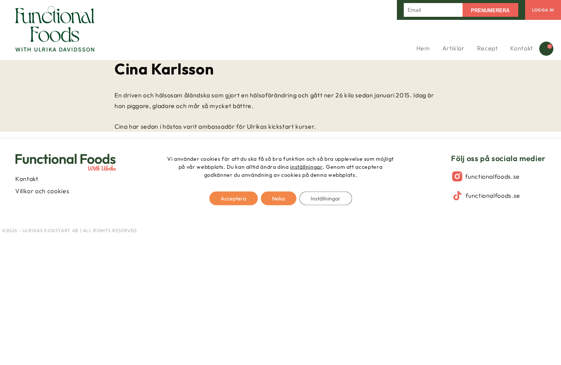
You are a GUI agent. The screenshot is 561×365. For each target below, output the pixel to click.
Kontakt (521, 48)
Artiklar (453, 48)
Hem (423, 48)
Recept (487, 48)
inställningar (306, 166)
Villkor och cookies (42, 191)
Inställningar (325, 198)
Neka (278, 198)
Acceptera (233, 198)
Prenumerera (490, 10)
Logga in (543, 10)
